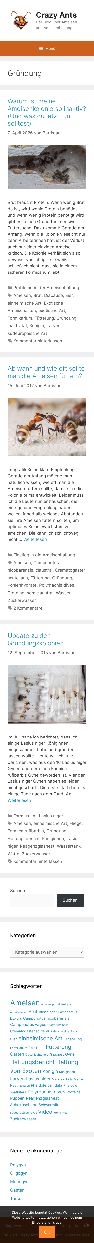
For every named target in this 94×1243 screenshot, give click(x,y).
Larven (53, 325)
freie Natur (36, 1047)
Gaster (17, 1190)
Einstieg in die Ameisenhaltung (44, 554)
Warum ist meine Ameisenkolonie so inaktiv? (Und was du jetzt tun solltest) (47, 112)
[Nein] (87, 1224)
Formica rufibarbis (26, 830)
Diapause (53, 295)
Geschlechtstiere (37, 1054)
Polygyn (18, 1164)
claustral (44, 570)
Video (45, 1112)
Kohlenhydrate (22, 585)
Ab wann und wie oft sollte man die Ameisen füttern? (46, 372)
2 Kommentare (28, 608)
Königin (37, 325)
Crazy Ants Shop (58, 1025)
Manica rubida (62, 1079)
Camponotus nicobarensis (46, 1018)
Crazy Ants (56, 14)
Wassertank (69, 846)
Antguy (66, 1004)
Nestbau (24, 1085)
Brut (37, 295)
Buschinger (48, 1012)
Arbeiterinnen (18, 1012)
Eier (69, 295)
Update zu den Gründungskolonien (36, 639)
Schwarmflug (50, 1105)
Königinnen (53, 838)
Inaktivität (17, 325)
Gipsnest (57, 1054)
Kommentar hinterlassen (37, 340)
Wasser (63, 592)
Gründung (66, 318)
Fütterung (44, 318)
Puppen (17, 1098)
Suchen (17, 890)
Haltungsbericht (24, 838)
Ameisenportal (50, 1004)
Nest (14, 1085)
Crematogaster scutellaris (31, 1031)
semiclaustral (40, 592)
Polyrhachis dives (56, 585)
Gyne (70, 1054)
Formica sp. (24, 815)
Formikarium (20, 318)
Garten (17, 1054)
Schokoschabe (23, 1104)
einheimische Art (24, 303)
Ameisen (22, 295)
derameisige (61, 1031)
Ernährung (73, 1039)
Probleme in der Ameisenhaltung (46, 287)
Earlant (74, 1031)
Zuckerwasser (22, 600)
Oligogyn (19, 1173)
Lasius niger (51, 815)
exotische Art (51, 310)
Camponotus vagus (28, 1024)
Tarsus (17, 1198)
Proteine (16, 592)
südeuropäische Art (27, 333)
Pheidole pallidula (46, 1085)
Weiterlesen (35, 539)
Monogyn (19, 1181)
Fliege (76, 823)
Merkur (79, 1079)
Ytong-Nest (60, 1112)
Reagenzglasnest (37, 846)
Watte (13, 853)
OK (47, 1232)
